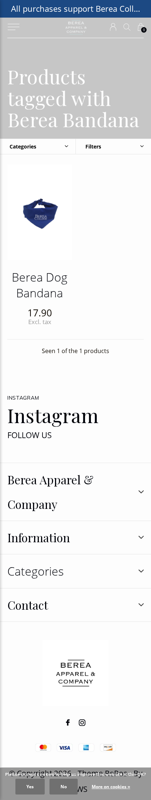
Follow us (29, 435)
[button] (13, 27)
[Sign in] (113, 27)
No (63, 787)
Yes (30, 787)
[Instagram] (82, 722)
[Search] (127, 27)
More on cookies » (111, 787)
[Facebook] (68, 722)
